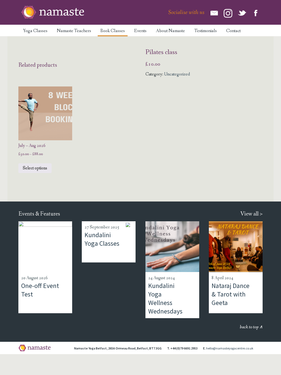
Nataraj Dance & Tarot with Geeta (230, 294)
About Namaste (170, 31)
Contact (233, 31)
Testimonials (205, 31)
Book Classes (112, 31)
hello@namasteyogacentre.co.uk (229, 348)
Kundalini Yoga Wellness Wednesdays (165, 298)
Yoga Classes (35, 31)
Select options (35, 168)
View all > (251, 214)
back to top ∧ (251, 327)
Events (140, 31)
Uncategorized (177, 74)
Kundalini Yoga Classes (102, 239)
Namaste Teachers (74, 31)
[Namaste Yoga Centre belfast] (52, 12)
